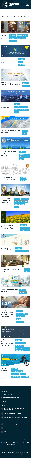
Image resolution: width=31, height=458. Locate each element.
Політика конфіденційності (20, 454)
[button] (27, 5)
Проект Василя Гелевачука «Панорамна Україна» (16, 439)
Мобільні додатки (21, 13)
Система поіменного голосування (12, 413)
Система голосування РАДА (5, 37)
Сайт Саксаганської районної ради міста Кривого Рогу (7, 105)
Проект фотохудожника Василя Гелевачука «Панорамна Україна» (8, 226)
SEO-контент (13, 16)
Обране (6, 13)
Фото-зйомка (5, 16)
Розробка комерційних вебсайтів (12, 428)
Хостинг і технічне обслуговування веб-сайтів (16, 424)
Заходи (20, 16)
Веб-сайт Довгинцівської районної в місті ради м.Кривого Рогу (8, 153)
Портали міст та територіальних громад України (8, 60)
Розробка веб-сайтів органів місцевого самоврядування (14, 409)
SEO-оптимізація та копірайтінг (12, 431)
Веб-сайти (12, 13)
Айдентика (26, 16)
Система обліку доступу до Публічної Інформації (16, 417)
